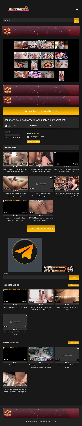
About (34, 125)
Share (48, 125)
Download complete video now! (42, 111)
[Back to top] (75, 420)
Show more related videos (41, 228)
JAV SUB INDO (35, 141)
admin (36, 133)
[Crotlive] (41, 8)
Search (5, 274)
